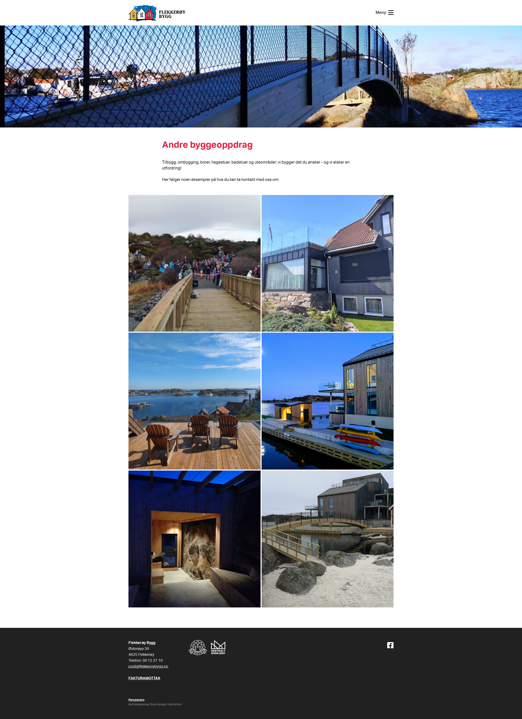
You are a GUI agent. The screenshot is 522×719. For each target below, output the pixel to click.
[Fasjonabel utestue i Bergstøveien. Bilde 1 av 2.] (328, 263)
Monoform (175, 704)
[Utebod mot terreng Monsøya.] (194, 539)
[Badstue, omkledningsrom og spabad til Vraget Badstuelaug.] (328, 401)
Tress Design (158, 704)
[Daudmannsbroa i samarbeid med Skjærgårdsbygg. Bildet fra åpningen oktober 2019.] (194, 263)
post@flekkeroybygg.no (148, 666)
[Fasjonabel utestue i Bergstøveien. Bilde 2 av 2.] (194, 401)
